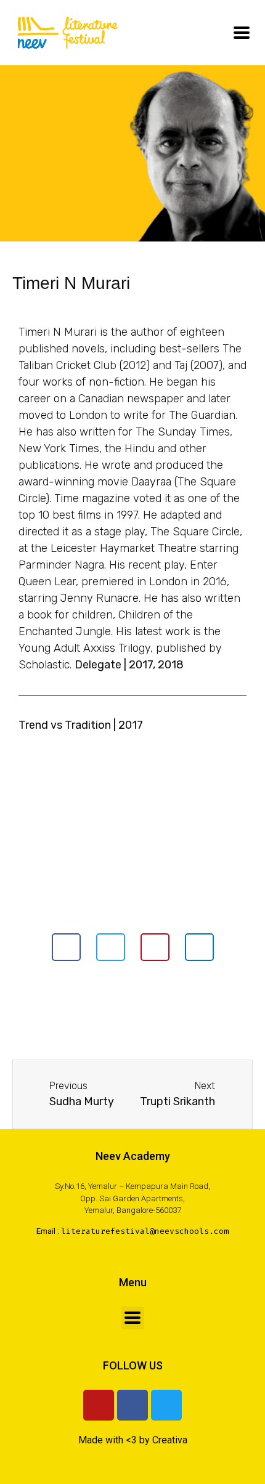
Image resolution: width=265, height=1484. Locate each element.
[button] (66, 947)
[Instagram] (98, 1405)
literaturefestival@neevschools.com (145, 1231)
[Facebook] (132, 1405)
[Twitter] (166, 1405)
